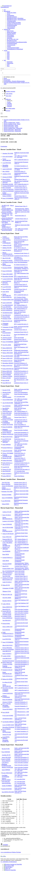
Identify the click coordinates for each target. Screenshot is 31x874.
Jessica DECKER (6, 413)
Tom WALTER (6, 482)
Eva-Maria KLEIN (7, 682)
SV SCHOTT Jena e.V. (20, 247)
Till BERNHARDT (7, 312)
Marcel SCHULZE (7, 321)
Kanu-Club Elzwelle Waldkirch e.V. (19, 242)
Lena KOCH (5, 467)
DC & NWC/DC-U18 (12, 39)
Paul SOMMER (6, 729)
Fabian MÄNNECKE (8, 368)
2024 (8, 54)
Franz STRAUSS (6, 536)
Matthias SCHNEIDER (6, 696)
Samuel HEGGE (6, 611)
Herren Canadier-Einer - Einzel (11, 122)
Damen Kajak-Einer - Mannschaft (12, 131)
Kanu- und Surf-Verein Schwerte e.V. (20, 312)
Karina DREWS (6, 476)
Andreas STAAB (6, 245)
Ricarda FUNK (6, 390)
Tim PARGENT (6, 315)
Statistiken (9, 38)
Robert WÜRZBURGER (7, 673)
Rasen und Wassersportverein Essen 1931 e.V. (21, 279)
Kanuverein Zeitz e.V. (19, 171)
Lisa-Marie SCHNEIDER (6, 422)
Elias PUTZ (5, 284)
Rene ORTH (5, 554)
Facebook (9, 104)
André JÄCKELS (7, 582)
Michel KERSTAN (7, 219)
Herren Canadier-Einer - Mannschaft (13, 128)
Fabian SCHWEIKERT (6, 242)
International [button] (7, 11)
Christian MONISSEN (8, 186)
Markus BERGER (7, 371)
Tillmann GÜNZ (6, 221)
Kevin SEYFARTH (7, 156)
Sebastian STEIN (6, 318)
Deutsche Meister (11, 33)
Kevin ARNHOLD (7, 310)
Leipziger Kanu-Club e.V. (20, 187)
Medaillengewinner (12, 40)
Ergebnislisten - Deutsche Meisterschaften (14, 81)
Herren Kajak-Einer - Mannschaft (12, 129)
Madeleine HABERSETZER (7, 430)
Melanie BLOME (6, 458)
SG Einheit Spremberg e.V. (21, 166)
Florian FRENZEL (7, 372)
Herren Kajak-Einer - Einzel (11, 125)
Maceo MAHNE (6, 187)
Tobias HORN (5, 504)
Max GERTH (5, 171)
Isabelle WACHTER (7, 424)
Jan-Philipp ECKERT (7, 262)
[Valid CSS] (7, 868)
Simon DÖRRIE (6, 374)
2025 (8, 53)
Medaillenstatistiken (12, 16)
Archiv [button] (5, 50)
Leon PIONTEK (6, 162)
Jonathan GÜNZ (6, 174)
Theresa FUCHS (6, 469)
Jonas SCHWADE (7, 271)
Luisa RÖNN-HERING (6, 737)
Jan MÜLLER (5, 205)
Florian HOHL (6, 317)
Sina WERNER (6, 406)
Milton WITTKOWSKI (6, 264)
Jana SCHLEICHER (7, 402)
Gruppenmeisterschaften (13, 47)
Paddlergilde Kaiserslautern (21, 350)
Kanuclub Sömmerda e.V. (20, 376)
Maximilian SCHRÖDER (5, 706)
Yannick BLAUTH (7, 350)
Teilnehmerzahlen (11, 21)
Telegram (9, 106)
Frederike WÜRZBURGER (7, 455)
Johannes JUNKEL (7, 376)
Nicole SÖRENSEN (7, 399)
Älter (8, 59)
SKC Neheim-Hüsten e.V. (20, 305)
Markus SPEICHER (7, 352)
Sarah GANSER (6, 415)
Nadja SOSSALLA (7, 463)
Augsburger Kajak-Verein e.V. (21, 253)
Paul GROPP (5, 380)
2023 (8, 56)
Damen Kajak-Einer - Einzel (11, 126)
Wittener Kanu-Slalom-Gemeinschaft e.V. (20, 460)
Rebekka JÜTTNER (7, 419)
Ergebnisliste (4, 146)
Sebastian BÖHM (6, 208)
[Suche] (1, 70)
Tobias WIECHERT (7, 274)
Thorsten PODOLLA (7, 636)
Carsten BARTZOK (7, 279)
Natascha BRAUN (7, 411)
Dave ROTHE (5, 215)
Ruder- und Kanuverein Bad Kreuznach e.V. (21, 245)
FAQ (8, 64)
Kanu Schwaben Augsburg (21, 307)
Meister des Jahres (11, 12)
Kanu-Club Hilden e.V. (20, 424)
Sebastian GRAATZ (7, 228)
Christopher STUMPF (8, 327)
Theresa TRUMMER (7, 453)
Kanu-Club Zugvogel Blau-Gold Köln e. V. (21, 237)
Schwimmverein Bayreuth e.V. (21, 317)
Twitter (9, 102)
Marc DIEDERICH (7, 572)
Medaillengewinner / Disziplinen (15, 18)
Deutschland (7, 79)
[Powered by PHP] (9, 865)
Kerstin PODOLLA (7, 447)
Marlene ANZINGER (8, 434)
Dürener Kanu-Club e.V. (20, 179)
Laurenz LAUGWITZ (5, 237)
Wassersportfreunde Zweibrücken (19, 291)
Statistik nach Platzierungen (14, 23)
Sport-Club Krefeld (19, 337)
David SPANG (6, 629)
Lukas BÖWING (6, 307)
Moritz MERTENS (7, 348)
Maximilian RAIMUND (5, 740)
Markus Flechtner (16, 852)
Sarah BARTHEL (6, 783)
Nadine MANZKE (7, 460)
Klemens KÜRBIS (7, 177)
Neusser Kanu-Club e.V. (20, 186)
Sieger (8, 14)
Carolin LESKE (6, 656)
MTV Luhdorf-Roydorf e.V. (21, 159)
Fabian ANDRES (6, 196)
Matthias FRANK (7, 247)
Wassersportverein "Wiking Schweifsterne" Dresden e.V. (22, 209)
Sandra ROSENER (7, 450)
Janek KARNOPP (7, 169)
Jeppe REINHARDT (7, 356)
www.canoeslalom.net (6, 852)
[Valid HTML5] (8, 867)
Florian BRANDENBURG (7, 518)
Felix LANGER (6, 378)
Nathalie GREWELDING (6, 417)
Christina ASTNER (7, 664)
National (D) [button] (7, 29)
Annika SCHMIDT (7, 785)
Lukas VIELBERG (7, 308)
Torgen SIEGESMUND (6, 159)
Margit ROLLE (6, 609)
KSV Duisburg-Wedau (20, 297)
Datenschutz (10, 63)
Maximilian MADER (7, 184)
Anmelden (5, 844)
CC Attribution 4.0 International (9, 861)
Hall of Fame (10, 31)
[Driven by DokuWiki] (10, 870)
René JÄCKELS (6, 250)
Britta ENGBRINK (7, 427)
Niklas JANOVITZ (7, 365)
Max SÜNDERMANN (8, 571)
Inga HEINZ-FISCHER (5, 409)
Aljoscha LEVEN (7, 337)
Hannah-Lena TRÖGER (5, 441)
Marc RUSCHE (6, 258)
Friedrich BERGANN (7, 210)
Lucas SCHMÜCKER (8, 725)
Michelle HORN (6, 392)
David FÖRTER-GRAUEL (6, 181)
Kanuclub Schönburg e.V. (20, 363)
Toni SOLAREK (8, 221)
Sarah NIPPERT (6, 444)
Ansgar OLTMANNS (8, 189)
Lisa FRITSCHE (6, 439)
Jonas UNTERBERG (7, 198)
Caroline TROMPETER (6, 545)
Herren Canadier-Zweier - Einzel (12, 124)
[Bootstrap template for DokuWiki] (13, 864)
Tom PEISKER (6, 551)
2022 (8, 57)
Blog (8, 66)
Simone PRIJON (6, 432)
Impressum (9, 61)
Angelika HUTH (6, 755)
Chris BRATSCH (6, 224)
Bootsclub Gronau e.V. (20, 310)
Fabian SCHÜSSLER (8, 255)
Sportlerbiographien (12, 25)
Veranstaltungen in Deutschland (15, 49)
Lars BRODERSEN (7, 305)
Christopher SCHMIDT (5, 324)
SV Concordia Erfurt (19, 396)
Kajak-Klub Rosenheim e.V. (21, 239)
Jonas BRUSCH (6, 382)
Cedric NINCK (6, 335)
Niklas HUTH (6, 585)
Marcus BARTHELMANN (7, 253)
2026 (8, 52)
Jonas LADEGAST (7, 358)
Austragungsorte (11, 26)
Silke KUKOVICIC (7, 436)
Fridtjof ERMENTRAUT (6, 193)
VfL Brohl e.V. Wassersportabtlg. (18, 258)
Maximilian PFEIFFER (5, 166)
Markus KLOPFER (7, 260)
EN (5, 9)
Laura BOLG (5, 394)
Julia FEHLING (6, 471)
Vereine (9, 46)
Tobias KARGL (6, 239)
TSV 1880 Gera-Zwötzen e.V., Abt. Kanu (20, 156)
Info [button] (5, 60)
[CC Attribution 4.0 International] (3, 856)
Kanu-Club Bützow (19, 476)
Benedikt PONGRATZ (8, 661)
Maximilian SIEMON (7, 363)
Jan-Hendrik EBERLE (8, 721)
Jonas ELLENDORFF (8, 191)
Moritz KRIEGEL (7, 297)
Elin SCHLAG (6, 464)
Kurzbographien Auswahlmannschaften (17, 42)
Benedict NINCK (6, 600)
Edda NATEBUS (6, 473)
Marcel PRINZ (6, 179)
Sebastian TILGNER (7, 153)
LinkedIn (9, 103)
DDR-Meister (10, 35)
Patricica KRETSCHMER (6, 396)
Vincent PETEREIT (7, 709)
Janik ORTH (5, 291)
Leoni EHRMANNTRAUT (7, 633)
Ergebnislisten (10, 15)
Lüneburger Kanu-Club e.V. (21, 191)
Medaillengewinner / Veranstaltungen (16, 19)
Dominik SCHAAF (7, 360)
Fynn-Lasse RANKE (7, 715)
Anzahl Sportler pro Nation (14, 22)
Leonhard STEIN (6, 616)
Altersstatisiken (11, 28)
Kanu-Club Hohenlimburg (20, 262)
